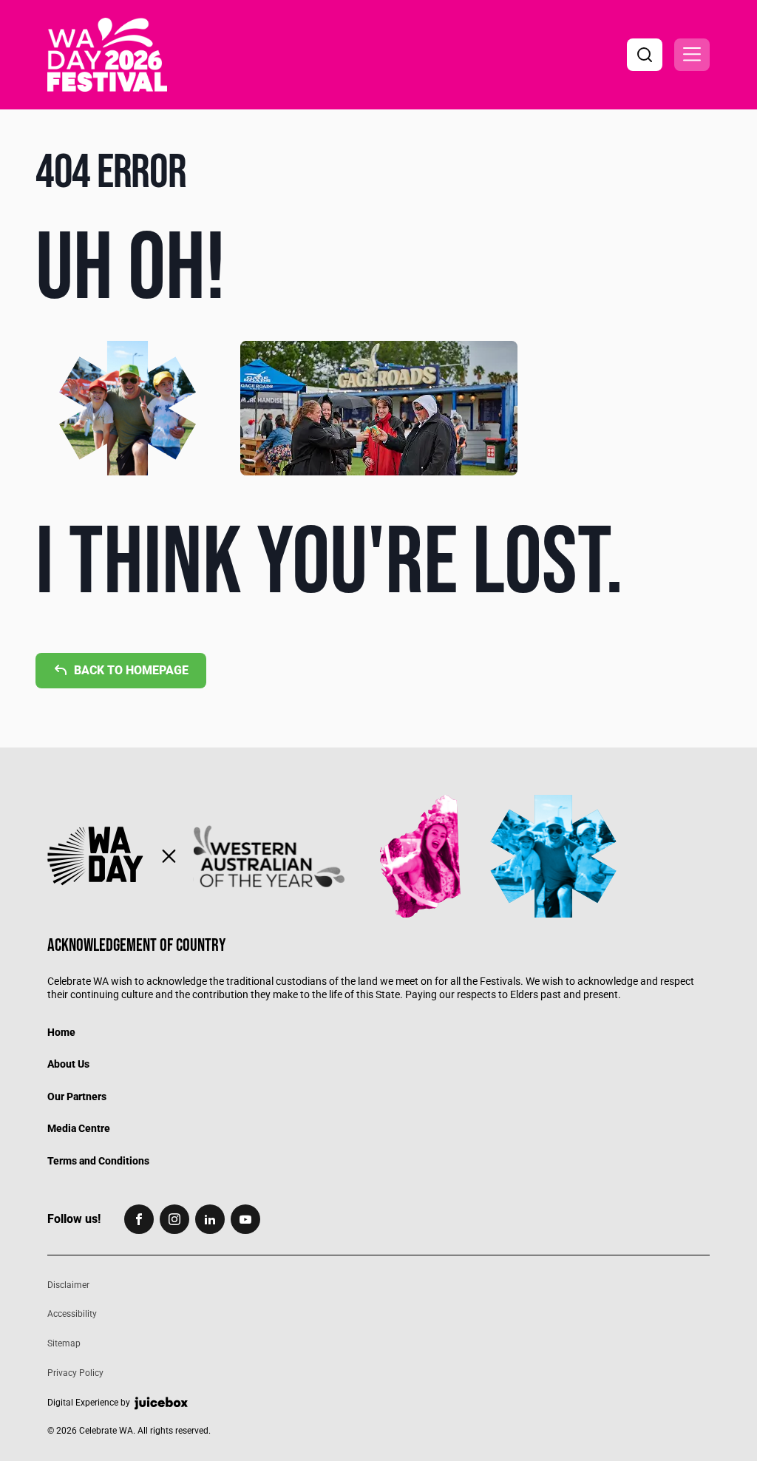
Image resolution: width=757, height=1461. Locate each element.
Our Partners (76, 1096)
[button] (692, 54)
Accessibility (72, 1314)
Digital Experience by (88, 1402)
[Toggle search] (644, 54)
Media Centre (78, 1128)
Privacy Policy (75, 1373)
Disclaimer (68, 1285)
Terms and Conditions (98, 1161)
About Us (68, 1064)
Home (61, 1032)
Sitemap (64, 1343)
